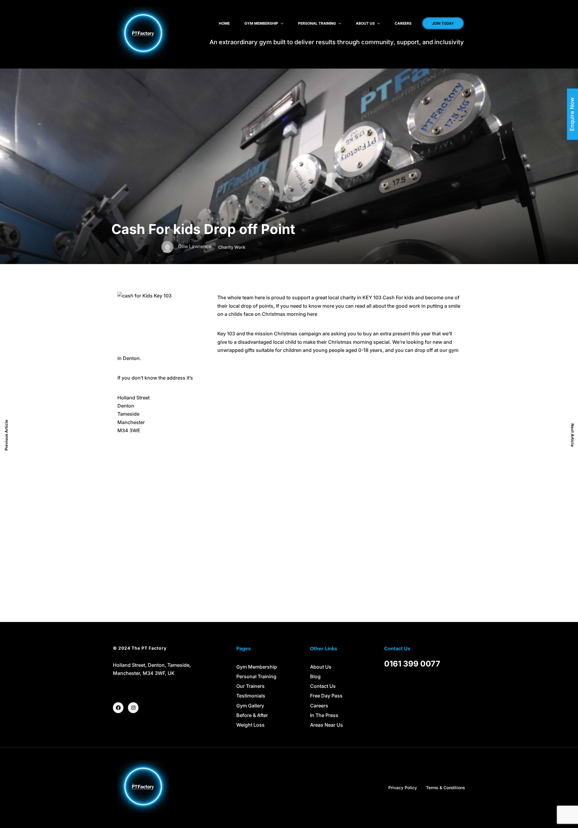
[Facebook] (118, 707)
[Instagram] (133, 707)
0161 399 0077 (412, 663)
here (312, 314)
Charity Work (231, 247)
